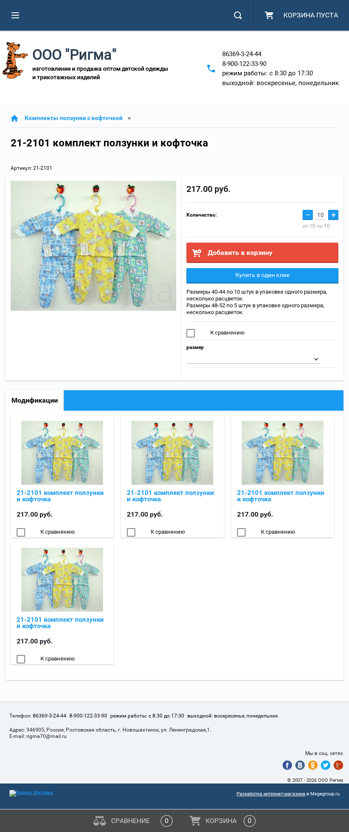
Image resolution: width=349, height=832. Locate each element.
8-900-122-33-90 (244, 64)
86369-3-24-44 (241, 54)
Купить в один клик (262, 275)
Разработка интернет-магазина (271, 794)
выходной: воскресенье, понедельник (280, 83)
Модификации (34, 400)
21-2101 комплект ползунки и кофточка (60, 496)
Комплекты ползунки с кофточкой (74, 117)
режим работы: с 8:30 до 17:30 (267, 73)
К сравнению (227, 332)
